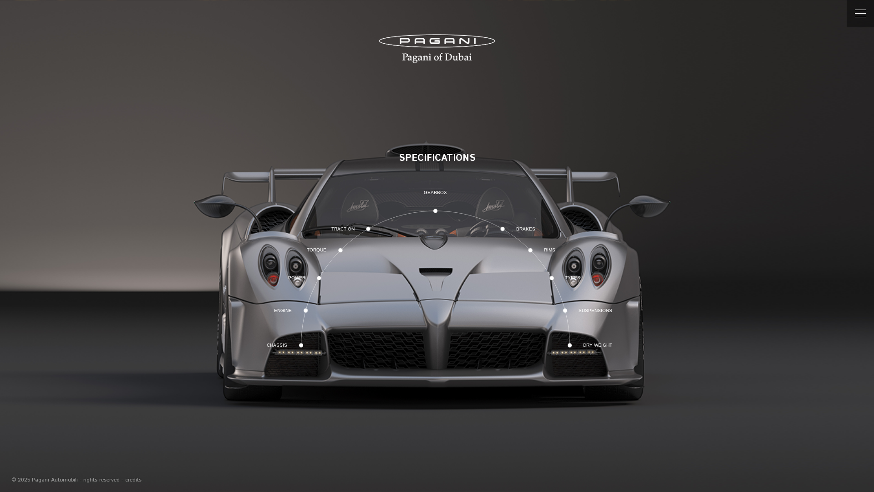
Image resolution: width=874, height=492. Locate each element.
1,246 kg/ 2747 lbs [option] (437, 188)
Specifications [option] (437, 158)
